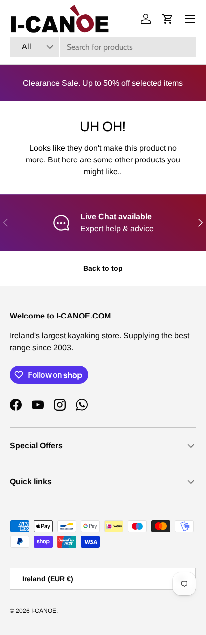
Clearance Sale (50, 83)
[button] (168, 19)
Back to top (103, 268)
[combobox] (103, 47)
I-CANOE (44, 610)
